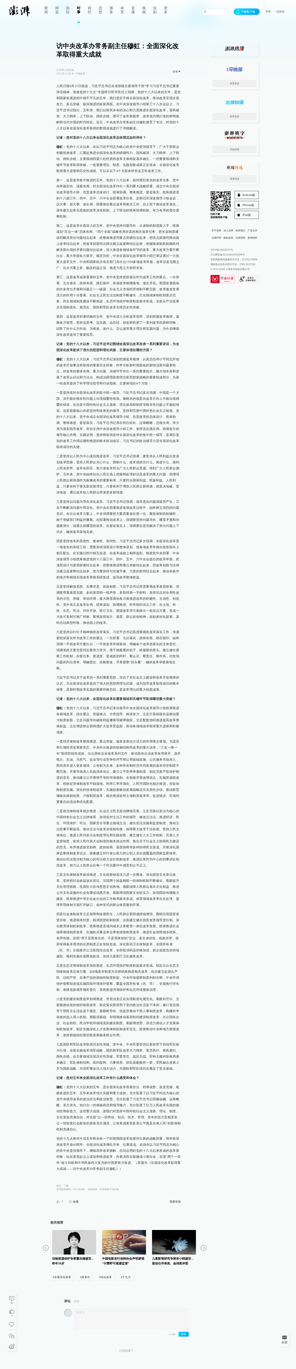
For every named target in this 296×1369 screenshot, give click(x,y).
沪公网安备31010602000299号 (227, 254)
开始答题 (234, 149)
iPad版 (246, 214)
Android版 (248, 195)
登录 (268, 11)
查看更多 (234, 83)
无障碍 (280, 11)
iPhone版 (248, 205)
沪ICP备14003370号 (221, 249)
